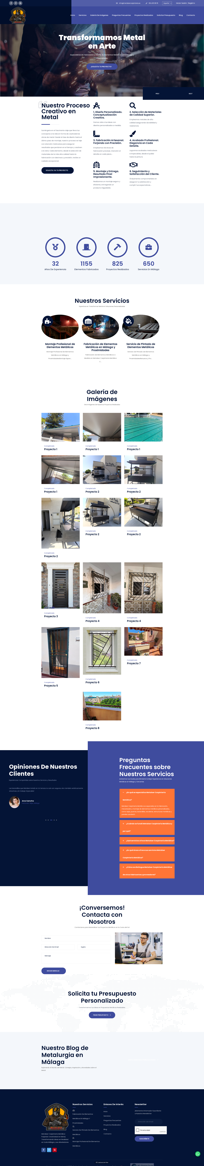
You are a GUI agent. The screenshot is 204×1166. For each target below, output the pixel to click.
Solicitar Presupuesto (166, 15)
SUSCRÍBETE (144, 1139)
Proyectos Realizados (144, 15)
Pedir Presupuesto (101, 1015)
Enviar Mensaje (53, 971)
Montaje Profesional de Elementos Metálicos (86, 1143)
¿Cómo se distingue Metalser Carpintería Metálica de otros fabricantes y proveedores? (147, 871)
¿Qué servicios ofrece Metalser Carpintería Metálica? (150, 840)
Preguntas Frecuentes (121, 15)
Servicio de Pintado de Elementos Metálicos (86, 1132)
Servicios (82, 15)
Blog (181, 15)
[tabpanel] (102, 51)
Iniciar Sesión (181, 3)
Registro (191, 3)
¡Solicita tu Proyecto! (99, 67)
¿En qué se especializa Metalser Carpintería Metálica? (144, 796)
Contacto (190, 15)
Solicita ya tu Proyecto (57, 170)
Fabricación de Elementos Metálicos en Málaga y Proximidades (83, 1118)
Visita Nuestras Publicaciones (142, 1060)
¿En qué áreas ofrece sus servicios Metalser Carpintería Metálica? (144, 854)
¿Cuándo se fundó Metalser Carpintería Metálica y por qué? (147, 827)
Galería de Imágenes (99, 15)
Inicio (72, 15)
